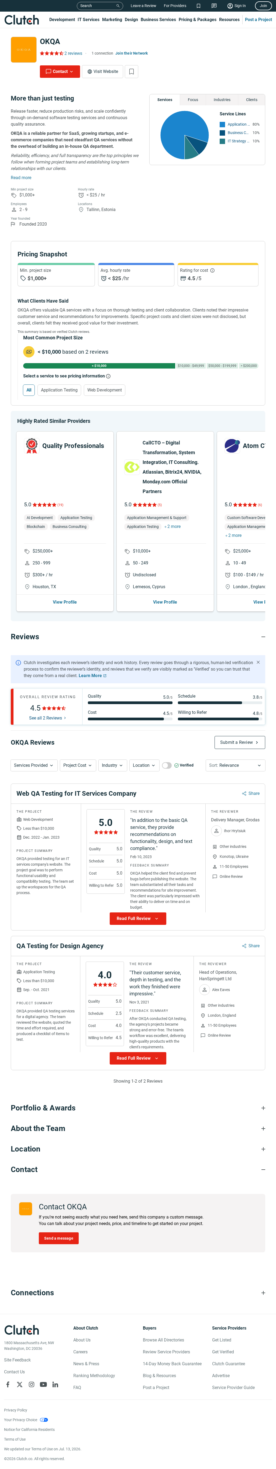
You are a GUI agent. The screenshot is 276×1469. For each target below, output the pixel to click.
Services (164, 100)
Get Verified (223, 1351)
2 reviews (73, 53)
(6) (260, 505)
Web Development (104, 390)
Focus (193, 100)
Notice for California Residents (29, 1429)
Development (62, 19)
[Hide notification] (258, 662)
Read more (21, 177)
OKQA (50, 41)
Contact (60, 71)
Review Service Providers (166, 1351)
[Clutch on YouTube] (43, 1384)
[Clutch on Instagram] (31, 1384)
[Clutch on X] (19, 1384)
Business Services (158, 19)
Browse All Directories (163, 1340)
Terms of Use (15, 1439)
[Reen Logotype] (32, 446)
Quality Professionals (73, 446)
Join (263, 6)
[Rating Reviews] (51, 53)
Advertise (221, 1375)
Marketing (112, 19)
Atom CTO (258, 446)
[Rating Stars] (44, 504)
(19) (60, 505)
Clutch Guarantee (228, 1363)
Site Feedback (17, 1360)
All (28, 390)
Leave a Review (143, 6)
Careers (80, 1351)
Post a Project (258, 19)
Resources (229, 19)
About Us (82, 1340)
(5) (160, 505)
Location (141, 765)
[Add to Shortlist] (131, 71)
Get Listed (221, 1340)
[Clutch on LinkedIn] (55, 1384)
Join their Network (131, 53)
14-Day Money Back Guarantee (172, 1363)
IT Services (88, 19)
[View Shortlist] (198, 6)
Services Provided (31, 765)
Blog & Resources (159, 1375)
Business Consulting (239, 132)
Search (86, 6)
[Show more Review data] (138, 918)
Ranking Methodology (94, 1375)
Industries (222, 100)
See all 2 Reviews (45, 718)
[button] (34, 765)
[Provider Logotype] (24, 50)
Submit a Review (236, 742)
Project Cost (74, 765)
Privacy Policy (15, 1410)
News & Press (86, 1363)
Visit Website (106, 71)
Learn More (90, 675)
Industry (109, 765)
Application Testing (239, 124)
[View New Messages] (214, 5)
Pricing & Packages (197, 19)
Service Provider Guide (233, 1387)
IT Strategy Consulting (239, 141)
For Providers (175, 6)
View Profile (65, 602)
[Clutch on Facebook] (8, 1384)
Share (254, 793)
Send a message (58, 1238)
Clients (251, 100)
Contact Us (14, 1371)
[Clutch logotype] (21, 20)
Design (131, 19)
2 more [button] (174, 526)
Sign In (240, 6)
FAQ (77, 1387)
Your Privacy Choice (20, 1420)
